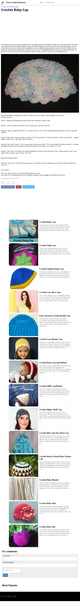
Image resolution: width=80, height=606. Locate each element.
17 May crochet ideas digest (9, 7)
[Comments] (8, 182)
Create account (50, 2)
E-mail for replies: (8, 562)
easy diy (11, 178)
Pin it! (18, 187)
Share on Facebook (8, 187)
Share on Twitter (28, 187)
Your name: (6, 556)
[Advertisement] (40, 26)
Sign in (42, 2)
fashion (16, 178)
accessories (4, 178)
